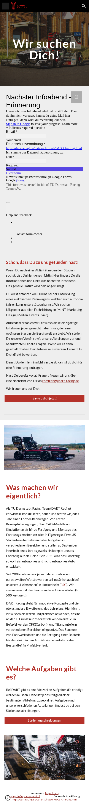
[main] (44, 49)
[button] (5, 6)
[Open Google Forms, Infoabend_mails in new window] (76, 97)
